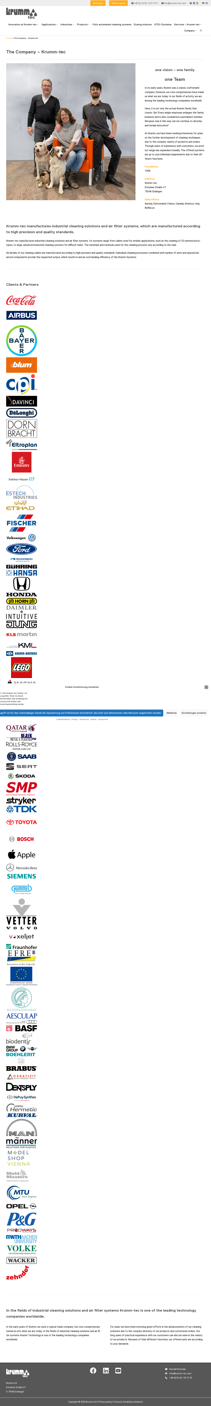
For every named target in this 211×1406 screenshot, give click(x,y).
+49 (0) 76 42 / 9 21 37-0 (145, 3)
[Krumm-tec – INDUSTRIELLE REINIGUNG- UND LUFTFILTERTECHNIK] (21, 17)
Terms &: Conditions (123, 1402)
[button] (206, 687)
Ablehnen (172, 713)
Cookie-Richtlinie (63, 719)
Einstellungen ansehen (194, 713)
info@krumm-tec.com (175, 3)
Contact (99, 3)
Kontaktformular (177, 1369)
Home (9, 38)
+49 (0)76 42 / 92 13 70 (180, 1378)
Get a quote (119, 3)
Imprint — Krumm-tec (99, 719)
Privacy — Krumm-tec (80, 719)
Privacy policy (105, 1402)
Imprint (138, 1402)
